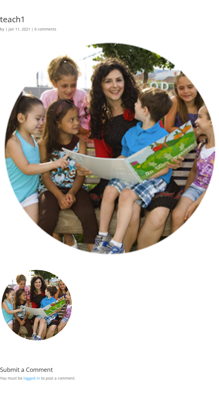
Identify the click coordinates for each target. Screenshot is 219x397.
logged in (32, 378)
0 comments (45, 29)
